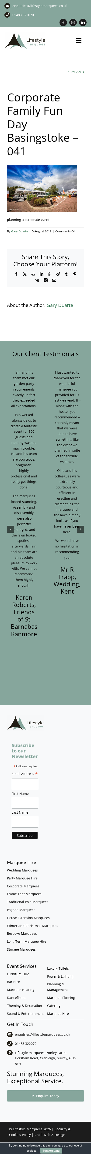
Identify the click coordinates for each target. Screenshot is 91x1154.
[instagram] (73, 22)
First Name (20, 793)
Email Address (25, 774)
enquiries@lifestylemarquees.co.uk (39, 6)
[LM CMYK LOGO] (25, 33)
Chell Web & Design (50, 1134)
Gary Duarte (19, 231)
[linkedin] (83, 22)
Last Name (20, 812)
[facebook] (63, 22)
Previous (77, 72)
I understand (51, 1150)
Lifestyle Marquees (27, 1129)
